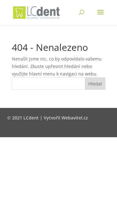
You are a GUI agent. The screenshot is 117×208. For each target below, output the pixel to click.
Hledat (95, 84)
